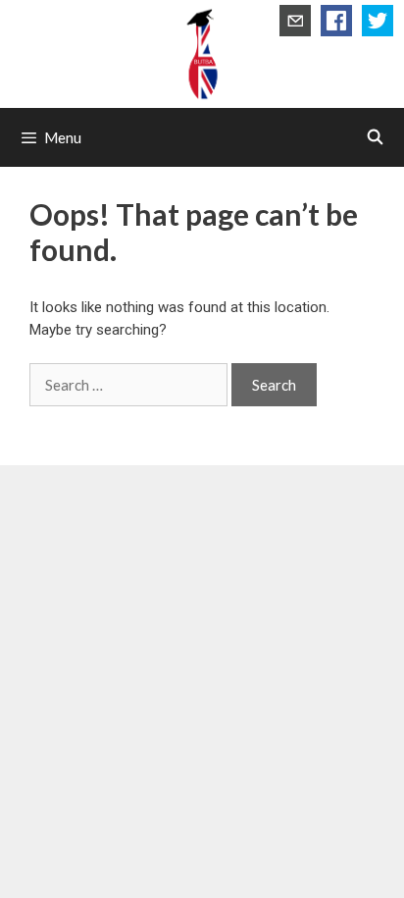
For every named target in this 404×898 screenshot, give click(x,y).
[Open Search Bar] (375, 137)
